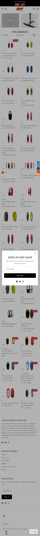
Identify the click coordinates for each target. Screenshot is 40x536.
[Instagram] (23, 281)
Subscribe (20, 275)
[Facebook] (17, 281)
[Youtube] (20, 281)
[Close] (35, 253)
